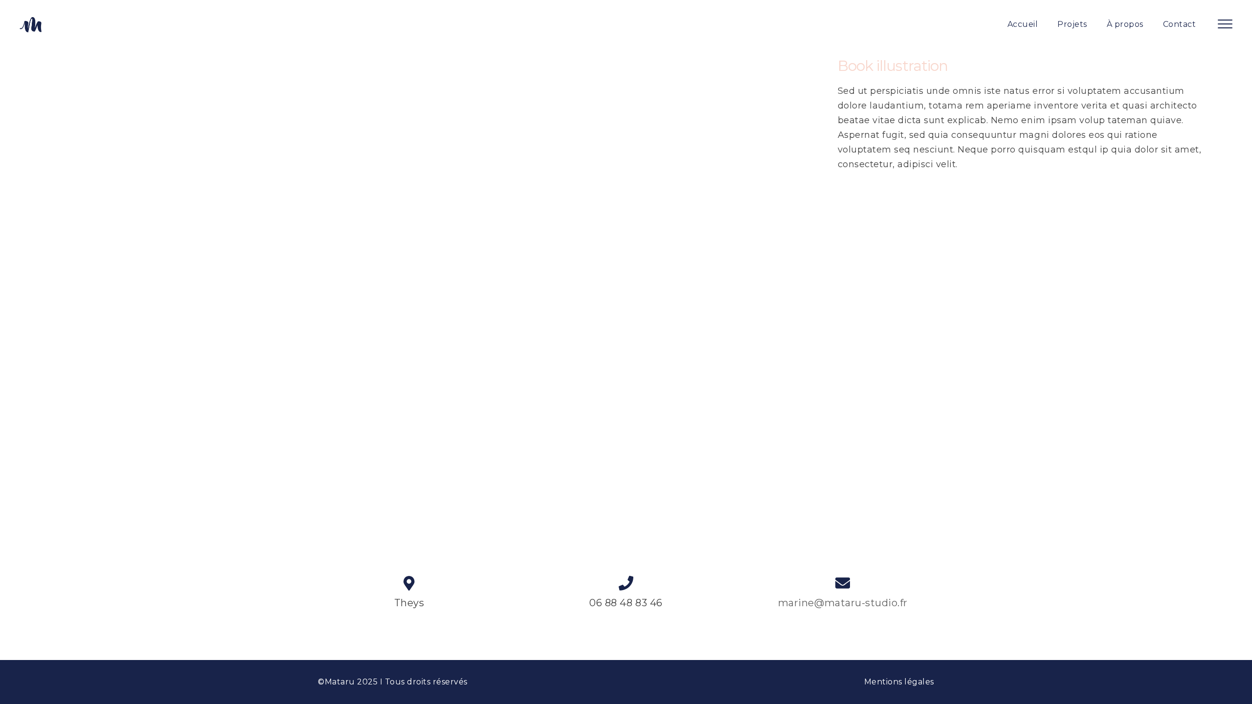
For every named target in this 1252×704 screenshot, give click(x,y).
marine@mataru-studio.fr (843, 603)
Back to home (626, 239)
